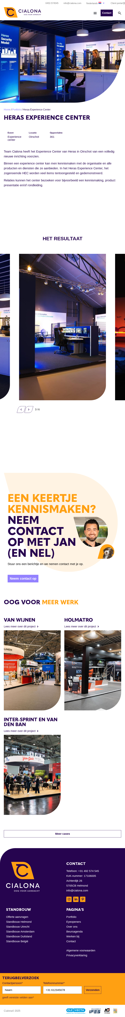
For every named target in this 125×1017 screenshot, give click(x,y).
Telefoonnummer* (54, 983)
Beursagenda (74, 931)
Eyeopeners (73, 921)
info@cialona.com (77, 890)
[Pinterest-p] (82, 899)
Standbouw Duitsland (19, 936)
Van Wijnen (19, 620)
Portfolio (16, 109)
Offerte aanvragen (17, 916)
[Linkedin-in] (76, 899)
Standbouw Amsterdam (20, 931)
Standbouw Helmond (19, 921)
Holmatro (78, 620)
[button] (95, 3)
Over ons (71, 926)
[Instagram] (69, 899)
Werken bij (72, 936)
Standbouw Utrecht (17, 926)
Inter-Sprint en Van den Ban (30, 722)
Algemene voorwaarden (80, 950)
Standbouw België (17, 941)
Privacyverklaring (76, 955)
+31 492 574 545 (88, 871)
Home (7, 109)
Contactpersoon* (12, 983)
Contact (71, 941)
